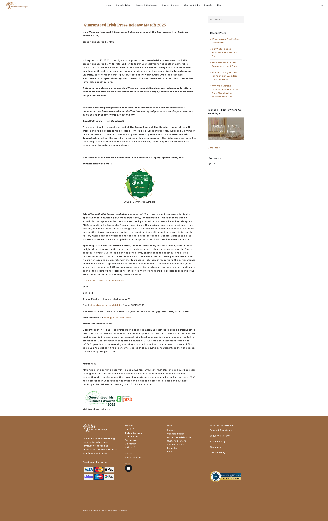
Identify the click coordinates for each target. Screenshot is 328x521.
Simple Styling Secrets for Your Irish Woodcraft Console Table (226, 76)
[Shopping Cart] (322, 5)
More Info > (214, 147)
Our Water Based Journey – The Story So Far (225, 52)
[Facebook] (214, 164)
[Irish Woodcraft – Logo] (16, 2)
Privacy (217, 441)
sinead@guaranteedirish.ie (105, 305)
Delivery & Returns (220, 435)
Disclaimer (216, 447)
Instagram (102, 462)
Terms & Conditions (221, 430)
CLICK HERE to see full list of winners (103, 280)
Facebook (88, 462)
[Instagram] (210, 164)
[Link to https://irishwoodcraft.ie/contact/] (128, 468)
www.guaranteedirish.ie (117, 317)
